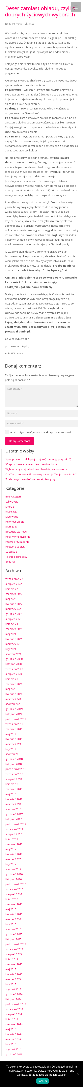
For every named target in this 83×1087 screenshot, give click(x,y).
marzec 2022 (13, 609)
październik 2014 (15, 1004)
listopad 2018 (13, 764)
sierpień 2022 (13, 584)
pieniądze (11, 526)
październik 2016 (15, 884)
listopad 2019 (13, 714)
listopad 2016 (13, 879)
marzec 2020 (13, 699)
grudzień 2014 (14, 994)
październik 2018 (15, 769)
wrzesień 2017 (14, 829)
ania (31, 24)
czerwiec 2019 (13, 729)
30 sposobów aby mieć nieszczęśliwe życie (31, 464)
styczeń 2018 (13, 809)
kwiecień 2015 (13, 974)
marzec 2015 (13, 979)
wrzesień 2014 (14, 1009)
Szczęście (11, 551)
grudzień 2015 (14, 934)
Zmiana (10, 561)
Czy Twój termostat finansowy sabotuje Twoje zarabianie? (41, 474)
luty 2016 (10, 924)
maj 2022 (10, 599)
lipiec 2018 (11, 784)
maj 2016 (10, 909)
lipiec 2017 (11, 839)
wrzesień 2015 (14, 949)
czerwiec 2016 (13, 904)
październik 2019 (15, 719)
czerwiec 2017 (13, 844)
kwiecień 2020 (13, 694)
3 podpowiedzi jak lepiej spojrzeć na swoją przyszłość (38, 459)
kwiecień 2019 (13, 739)
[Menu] (76, 7)
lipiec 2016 (11, 899)
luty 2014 (10, 1044)
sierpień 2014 (13, 1014)
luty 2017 (10, 864)
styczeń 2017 (13, 869)
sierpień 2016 (13, 894)
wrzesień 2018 (14, 774)
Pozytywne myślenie (17, 536)
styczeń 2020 (13, 704)
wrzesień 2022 (14, 579)
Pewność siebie (14, 521)
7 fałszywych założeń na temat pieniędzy (30, 479)
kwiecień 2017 (13, 854)
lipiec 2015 (11, 959)
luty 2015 (10, 984)
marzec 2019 (13, 744)
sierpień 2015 (13, 954)
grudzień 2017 (14, 814)
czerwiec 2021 (13, 629)
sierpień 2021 (13, 619)
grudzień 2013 (14, 1054)
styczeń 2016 (13, 929)
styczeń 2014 (13, 1049)
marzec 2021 (13, 644)
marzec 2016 (13, 919)
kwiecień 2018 (13, 799)
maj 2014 (10, 1029)
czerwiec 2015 (13, 964)
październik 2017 (15, 824)
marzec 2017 (13, 859)
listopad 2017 (13, 819)
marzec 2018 (13, 804)
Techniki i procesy (16, 557)
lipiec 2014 (11, 1019)
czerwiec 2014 (13, 1024)
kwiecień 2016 (13, 914)
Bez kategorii (13, 496)
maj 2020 (10, 689)
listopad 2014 (13, 999)
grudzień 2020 (14, 659)
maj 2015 (10, 969)
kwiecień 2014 (13, 1034)
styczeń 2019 (13, 754)
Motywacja (12, 516)
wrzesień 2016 (14, 889)
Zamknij (43, 1081)
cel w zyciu (11, 501)
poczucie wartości (16, 531)
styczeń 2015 (13, 989)
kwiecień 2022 (13, 604)
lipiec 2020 (11, 679)
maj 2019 (10, 734)
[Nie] (78, 1074)
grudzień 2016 (14, 874)
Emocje (9, 506)
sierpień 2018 (13, 779)
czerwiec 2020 (13, 684)
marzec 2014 (13, 1039)
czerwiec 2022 (13, 594)
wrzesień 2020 (14, 669)
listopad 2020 (13, 664)
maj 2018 (10, 794)
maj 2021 (10, 634)
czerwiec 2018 (13, 789)
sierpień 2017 (13, 834)
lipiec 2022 (11, 589)
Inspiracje (11, 511)
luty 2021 (10, 649)
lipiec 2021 (11, 624)
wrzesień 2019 (14, 724)
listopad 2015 (13, 939)
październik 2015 (15, 944)
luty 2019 (10, 749)
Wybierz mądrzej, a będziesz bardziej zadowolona (36, 469)
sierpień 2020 (13, 674)
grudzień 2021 (14, 614)
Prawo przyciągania (17, 542)
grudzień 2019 (14, 709)
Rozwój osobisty (15, 546)
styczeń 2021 (13, 654)
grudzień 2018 (14, 759)
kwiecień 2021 (13, 639)
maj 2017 (10, 849)
